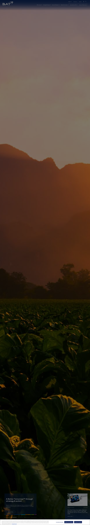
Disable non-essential (69, 522)
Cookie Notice (14, 523)
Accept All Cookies (78, 522)
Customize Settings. (59, 522)
